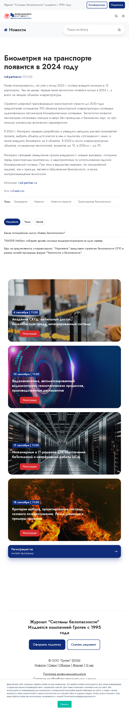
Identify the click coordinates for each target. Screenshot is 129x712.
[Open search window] (116, 16)
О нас (90, 665)
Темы (27, 222)
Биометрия (20, 202)
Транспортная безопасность (94, 202)
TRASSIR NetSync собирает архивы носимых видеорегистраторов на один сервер (53, 241)
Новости (39, 202)
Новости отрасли (61, 202)
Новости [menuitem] (40, 665)
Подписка (117, 5)
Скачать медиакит (83, 644)
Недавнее (12, 222)
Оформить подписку (47, 644)
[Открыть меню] (123, 16)
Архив (39, 222)
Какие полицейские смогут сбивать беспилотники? (34, 233)
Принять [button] (64, 704)
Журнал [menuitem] (78, 665)
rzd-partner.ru (27, 183)
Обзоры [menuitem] (64, 665)
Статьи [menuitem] (52, 665)
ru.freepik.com (17, 191)
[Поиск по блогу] (119, 30)
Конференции (97, 5)
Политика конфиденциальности (64, 674)
